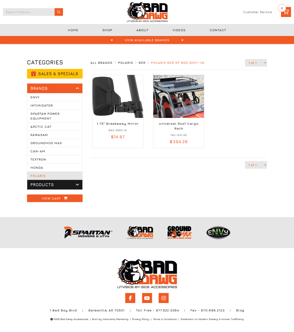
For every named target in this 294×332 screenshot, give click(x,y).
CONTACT (218, 30)
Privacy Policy (140, 319)
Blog (240, 310)
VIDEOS (179, 30)
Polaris (125, 62)
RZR (142, 62)
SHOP (107, 30)
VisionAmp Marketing (115, 319)
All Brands (101, 62)
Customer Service (257, 12)
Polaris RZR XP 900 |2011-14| (177, 62)
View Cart (52, 198)
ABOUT (142, 30)
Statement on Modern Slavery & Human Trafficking (212, 319)
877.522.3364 (167, 310)
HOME (73, 30)
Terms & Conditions (165, 319)
